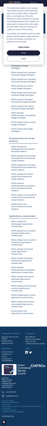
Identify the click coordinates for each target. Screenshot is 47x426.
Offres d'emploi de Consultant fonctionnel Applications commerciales (23, 242)
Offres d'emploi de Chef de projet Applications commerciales (22, 251)
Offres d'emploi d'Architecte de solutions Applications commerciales (23, 288)
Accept (23, 53)
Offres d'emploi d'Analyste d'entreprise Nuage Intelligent (23, 100)
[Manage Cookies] (4, 422)
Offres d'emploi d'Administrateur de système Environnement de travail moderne (23, 187)
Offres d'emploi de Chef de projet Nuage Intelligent (22, 87)
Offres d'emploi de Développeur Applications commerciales (22, 224)
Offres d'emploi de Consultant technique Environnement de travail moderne (23, 158)
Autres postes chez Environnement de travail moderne (21, 206)
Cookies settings (23, 47)
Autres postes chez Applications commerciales (22, 312)
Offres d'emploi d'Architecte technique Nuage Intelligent (23, 107)
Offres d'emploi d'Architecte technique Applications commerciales (22, 279)
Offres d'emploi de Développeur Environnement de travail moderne (23, 149)
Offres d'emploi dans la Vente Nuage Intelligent (23, 123)
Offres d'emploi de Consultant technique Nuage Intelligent (23, 73)
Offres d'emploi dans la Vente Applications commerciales (23, 296)
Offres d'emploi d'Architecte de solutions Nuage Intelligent (23, 93)
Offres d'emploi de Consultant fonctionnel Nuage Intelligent (23, 80)
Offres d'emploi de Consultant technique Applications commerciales (23, 233)
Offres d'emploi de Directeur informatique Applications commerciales (23, 304)
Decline (23, 59)
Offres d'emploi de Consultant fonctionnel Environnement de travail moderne (23, 167)
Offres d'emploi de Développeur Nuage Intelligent (19, 65)
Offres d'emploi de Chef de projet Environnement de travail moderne (22, 176)
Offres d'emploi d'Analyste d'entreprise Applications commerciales (22, 260)
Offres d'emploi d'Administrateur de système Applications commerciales (23, 270)
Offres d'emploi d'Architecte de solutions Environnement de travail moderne (23, 197)
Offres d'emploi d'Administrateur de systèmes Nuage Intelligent (23, 115)
